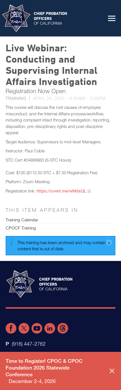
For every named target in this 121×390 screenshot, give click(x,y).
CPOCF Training (21, 227)
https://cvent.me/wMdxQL (61, 190)
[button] (111, 18)
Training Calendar (22, 219)
